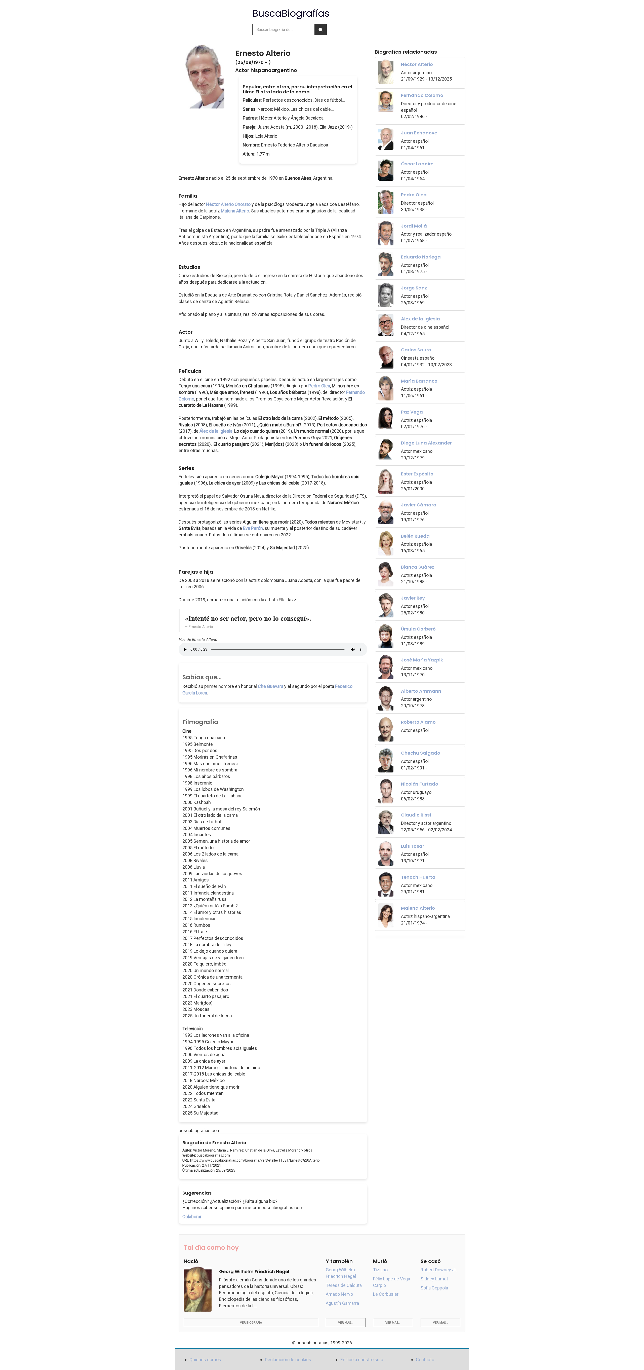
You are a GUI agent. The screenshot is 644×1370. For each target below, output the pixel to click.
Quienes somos (205, 1359)
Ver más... (345, 1322)
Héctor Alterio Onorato (228, 204)
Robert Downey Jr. (439, 1269)
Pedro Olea (319, 385)
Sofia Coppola (434, 1287)
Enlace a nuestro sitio (361, 1359)
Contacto (425, 1359)
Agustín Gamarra (342, 1303)
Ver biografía (251, 1322)
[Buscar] (320, 29)
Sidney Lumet (434, 1278)
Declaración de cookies (288, 1359)
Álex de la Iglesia (215, 431)
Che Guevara (270, 686)
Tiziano (380, 1269)
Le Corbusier (385, 1294)
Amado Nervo (339, 1294)
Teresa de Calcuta (344, 1285)
